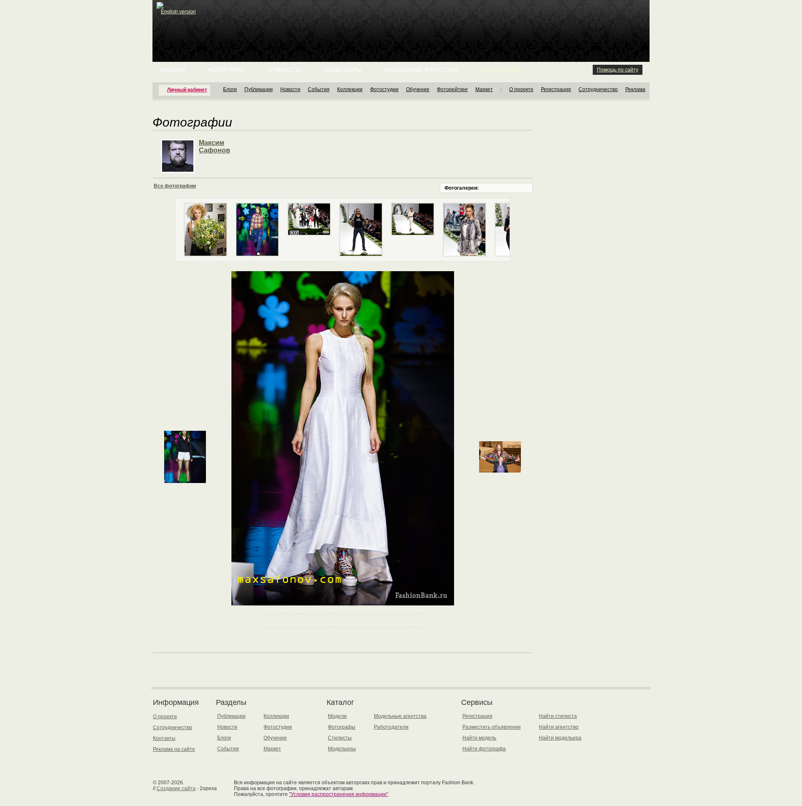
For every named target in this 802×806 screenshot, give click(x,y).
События (319, 89)
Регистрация (556, 89)
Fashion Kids (501, 69)
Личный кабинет (187, 90)
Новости (290, 89)
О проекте (521, 89)
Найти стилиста (558, 716)
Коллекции (350, 89)
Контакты (164, 738)
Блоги (230, 89)
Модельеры (342, 69)
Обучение (417, 89)
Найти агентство (559, 727)
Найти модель (479, 738)
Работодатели (391, 727)
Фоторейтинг (452, 89)
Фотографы (226, 69)
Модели (172, 69)
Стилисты (284, 69)
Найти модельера (560, 738)
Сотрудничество (598, 89)
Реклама (635, 89)
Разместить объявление (491, 727)
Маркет (484, 89)
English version (178, 12)
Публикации (258, 89)
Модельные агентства (421, 69)
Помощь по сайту (617, 70)
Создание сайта (176, 788)
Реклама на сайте (174, 749)
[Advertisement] (403, 21)
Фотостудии (384, 89)
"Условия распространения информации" (338, 794)
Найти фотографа (484, 749)
